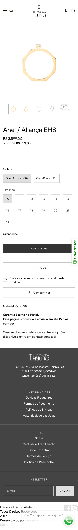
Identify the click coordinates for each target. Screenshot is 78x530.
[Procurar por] (11, 11)
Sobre (39, 438)
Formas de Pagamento (39, 403)
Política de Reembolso (39, 462)
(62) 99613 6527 (46, 375)
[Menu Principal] (5, 11)
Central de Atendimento (39, 444)
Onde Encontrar (39, 450)
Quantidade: (11, 234)
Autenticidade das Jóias (39, 415)
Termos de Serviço (39, 456)
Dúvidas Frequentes (39, 397)
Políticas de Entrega (39, 409)
